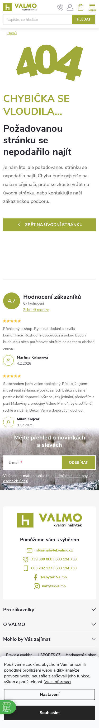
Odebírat (78, 462)
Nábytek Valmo (54, 577)
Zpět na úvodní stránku (54, 225)
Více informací (57, 682)
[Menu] (92, 7)
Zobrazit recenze (36, 309)
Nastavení (49, 694)
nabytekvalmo (54, 586)
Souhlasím (50, 713)
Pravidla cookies (19, 654)
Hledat (84, 19)
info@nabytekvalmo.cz (54, 550)
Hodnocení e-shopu (82, 654)
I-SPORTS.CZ (49, 654)
